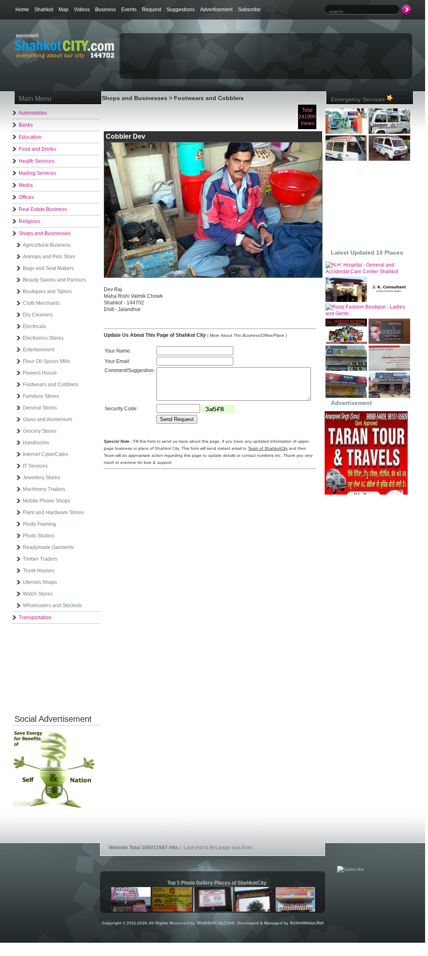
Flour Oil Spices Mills (46, 361)
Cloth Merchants (41, 303)
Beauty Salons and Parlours (54, 280)
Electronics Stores (43, 338)
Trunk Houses (38, 571)
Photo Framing (39, 524)
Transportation (35, 617)
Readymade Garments (48, 547)
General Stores (40, 408)
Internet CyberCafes (45, 454)
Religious (29, 221)
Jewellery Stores (41, 477)
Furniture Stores (41, 396)
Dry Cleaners (38, 315)
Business (105, 9)
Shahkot (43, 9)
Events (129, 9)
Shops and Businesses (45, 233)
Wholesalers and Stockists (52, 605)
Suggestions (180, 9)
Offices (26, 197)
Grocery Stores (39, 431)
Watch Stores (38, 594)
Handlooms (36, 443)
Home (22, 9)
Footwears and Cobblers (50, 384)
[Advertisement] (217, 48)
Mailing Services (37, 173)
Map (63, 9)
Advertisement (216, 9)
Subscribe (249, 9)
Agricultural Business (47, 245)
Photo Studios (38, 536)
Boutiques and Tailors (47, 291)
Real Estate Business (43, 209)
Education (30, 137)
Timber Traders (40, 559)
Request (151, 9)
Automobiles (33, 113)
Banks (26, 125)
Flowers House (40, 373)
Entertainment (38, 350)
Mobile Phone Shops (46, 501)
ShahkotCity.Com (215, 922)
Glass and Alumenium (47, 419)
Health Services (36, 161)
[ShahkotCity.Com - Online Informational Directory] (64, 57)
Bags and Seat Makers (48, 268)
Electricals (34, 326)
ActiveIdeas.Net (307, 922)
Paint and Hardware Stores (53, 512)
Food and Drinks (37, 149)
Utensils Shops (40, 582)
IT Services (35, 466)
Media (26, 185)
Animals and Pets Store (49, 257)
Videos (82, 9)
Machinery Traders (44, 489)
